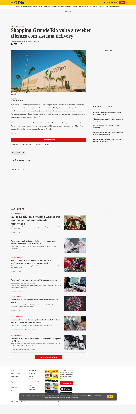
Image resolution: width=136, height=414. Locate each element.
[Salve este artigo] (18, 44)
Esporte (54, 7)
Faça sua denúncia (34, 384)
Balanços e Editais (34, 382)
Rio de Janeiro (37, 7)
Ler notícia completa (48, 140)
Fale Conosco (52, 402)
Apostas (101, 7)
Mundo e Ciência (84, 7)
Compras (37, 144)
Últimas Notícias (26, 7)
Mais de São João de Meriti (48, 357)
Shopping (15, 144)
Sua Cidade (93, 7)
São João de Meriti (18, 26)
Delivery (47, 144)
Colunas (61, 7)
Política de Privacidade (32, 388)
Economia (68, 7)
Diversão (46, 7)
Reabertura (26, 144)
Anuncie (60, 402)
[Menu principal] (12, 2)
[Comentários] (21, 44)
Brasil (75, 7)
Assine (122, 2)
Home (18, 7)
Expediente (44, 402)
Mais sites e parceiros (113, 7)
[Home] (19, 3)
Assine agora (66, 383)
